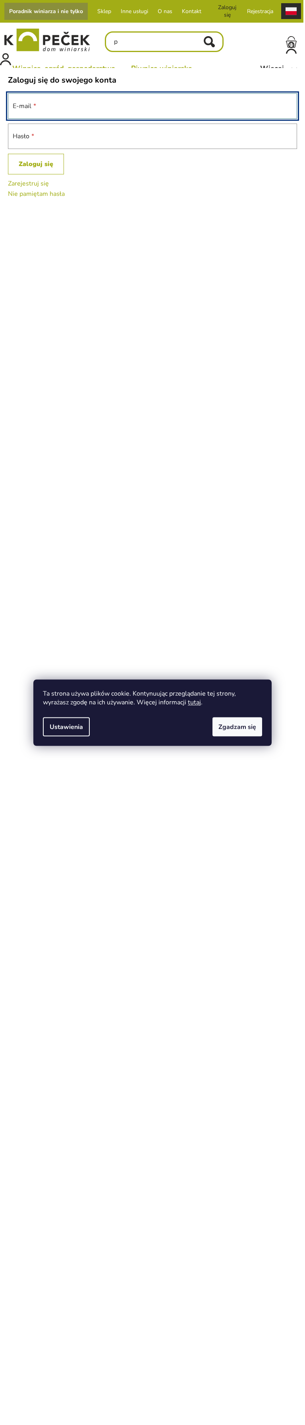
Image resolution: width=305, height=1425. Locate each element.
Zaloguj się (36, 164)
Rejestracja (258, 11)
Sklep (102, 11)
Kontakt (189, 11)
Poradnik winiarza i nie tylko (44, 11)
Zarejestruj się (28, 183)
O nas (162, 11)
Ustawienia (63, 726)
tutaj (191, 702)
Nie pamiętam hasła (36, 193)
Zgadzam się (234, 726)
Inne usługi (132, 11)
